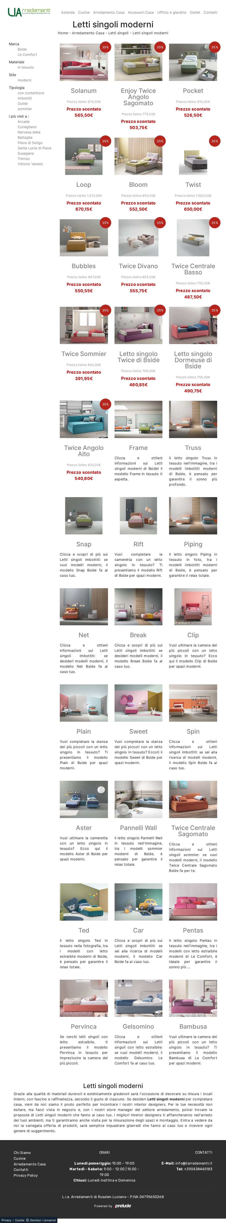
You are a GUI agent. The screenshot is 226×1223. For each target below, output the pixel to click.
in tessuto (26, 67)
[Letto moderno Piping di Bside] (193, 515)
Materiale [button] (16, 62)
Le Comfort (27, 54)
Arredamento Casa (108, 12)
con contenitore (31, 93)
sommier (25, 109)
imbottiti (25, 98)
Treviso (24, 158)
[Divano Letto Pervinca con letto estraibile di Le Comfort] (84, 998)
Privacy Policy (26, 1175)
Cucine (84, 12)
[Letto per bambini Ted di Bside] (84, 902)
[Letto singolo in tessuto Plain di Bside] (84, 703)
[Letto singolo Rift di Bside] (139, 515)
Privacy (6, 1220)
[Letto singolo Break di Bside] (139, 607)
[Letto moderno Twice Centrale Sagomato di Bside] (193, 799)
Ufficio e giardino (171, 12)
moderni (24, 80)
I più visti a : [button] (19, 116)
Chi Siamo (22, 1153)
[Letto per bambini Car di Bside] (139, 902)
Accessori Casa (141, 12)
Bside (22, 49)
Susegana (26, 153)
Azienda (68, 12)
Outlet (195, 12)
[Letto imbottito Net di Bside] (84, 607)
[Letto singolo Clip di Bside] (193, 607)
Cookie (19, 1220)
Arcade (24, 121)
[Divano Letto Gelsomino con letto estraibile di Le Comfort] (139, 998)
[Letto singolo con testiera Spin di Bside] (193, 703)
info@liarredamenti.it (193, 1163)
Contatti (210, 12)
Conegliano (27, 127)
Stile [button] (12, 75)
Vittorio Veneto (30, 164)
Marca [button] (14, 44)
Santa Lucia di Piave (34, 148)
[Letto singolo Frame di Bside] (139, 419)
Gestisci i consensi (43, 1220)
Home (63, 33)
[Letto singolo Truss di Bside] (193, 419)
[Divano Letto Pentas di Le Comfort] (193, 902)
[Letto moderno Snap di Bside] (84, 515)
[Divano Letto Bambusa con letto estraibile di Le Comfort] (193, 998)
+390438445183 (198, 1169)
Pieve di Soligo (30, 142)
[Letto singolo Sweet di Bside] (139, 703)
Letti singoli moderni (150, 33)
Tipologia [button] (16, 87)
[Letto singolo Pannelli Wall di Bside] (139, 799)
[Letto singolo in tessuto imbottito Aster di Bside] (84, 799)
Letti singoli (118, 33)
